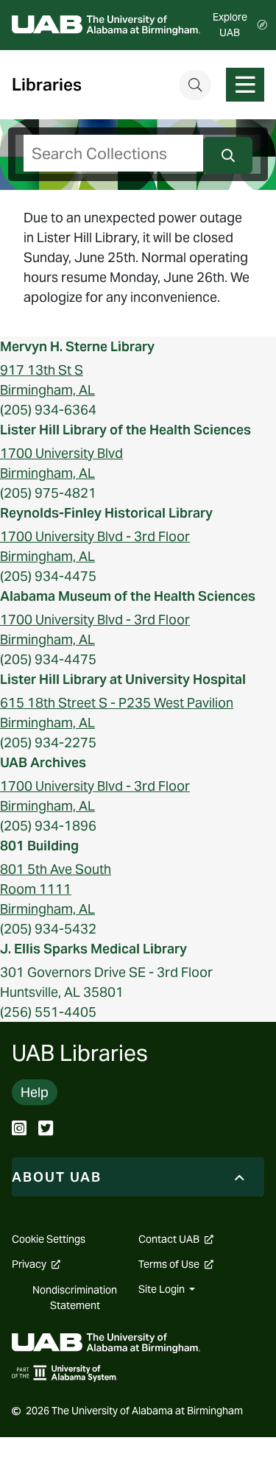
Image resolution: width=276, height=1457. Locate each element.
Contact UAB (175, 1239)
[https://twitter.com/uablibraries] (45, 1129)
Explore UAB (230, 24)
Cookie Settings (48, 1239)
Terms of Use (175, 1264)
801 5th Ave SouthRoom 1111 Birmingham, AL (55, 889)
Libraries (47, 85)
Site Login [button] (162, 1289)
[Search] (195, 85)
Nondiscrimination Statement (74, 1297)
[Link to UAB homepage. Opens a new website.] (106, 1341)
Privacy (36, 1264)
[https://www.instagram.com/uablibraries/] (19, 1129)
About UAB (57, 1176)
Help (35, 1092)
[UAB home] (106, 25)
